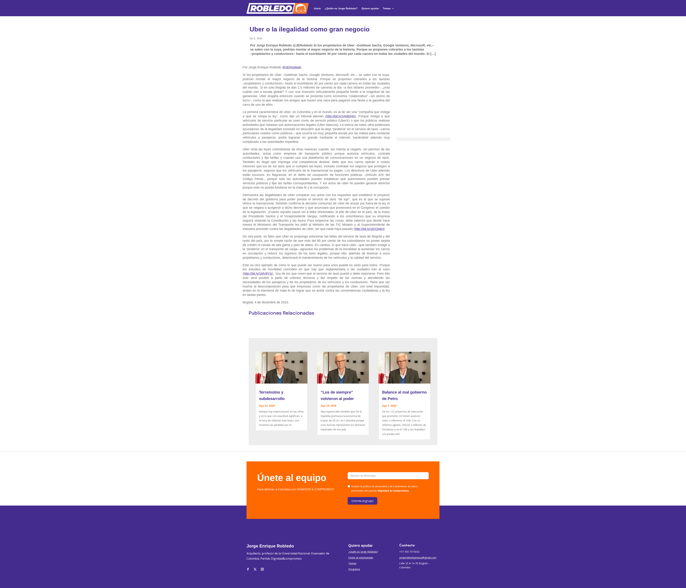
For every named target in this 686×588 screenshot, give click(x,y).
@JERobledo (291, 67)
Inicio (317, 8)
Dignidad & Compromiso (393, 490)
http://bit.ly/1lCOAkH (369, 229)
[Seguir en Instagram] (262, 569)
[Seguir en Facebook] (248, 569)
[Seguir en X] (255, 569)
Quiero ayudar (370, 8)
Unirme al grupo (362, 501)
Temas (387, 8)
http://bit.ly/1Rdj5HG (340, 116)
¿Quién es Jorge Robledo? (341, 8)
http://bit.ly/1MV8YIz (258, 273)
